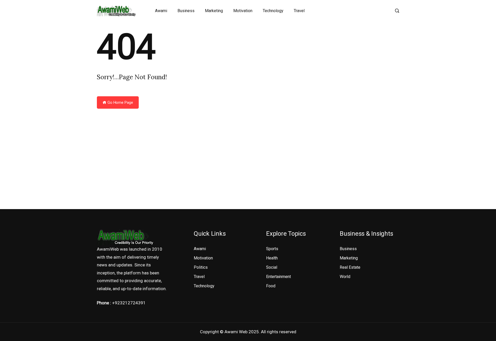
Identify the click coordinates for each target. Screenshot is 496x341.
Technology (273, 10)
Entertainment (278, 276)
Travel (299, 10)
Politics (201, 267)
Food (270, 285)
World (345, 276)
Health (272, 258)
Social (271, 267)
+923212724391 (129, 302)
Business (186, 10)
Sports (272, 248)
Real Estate (350, 267)
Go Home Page (119, 102)
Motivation (242, 10)
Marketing (214, 10)
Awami (161, 10)
